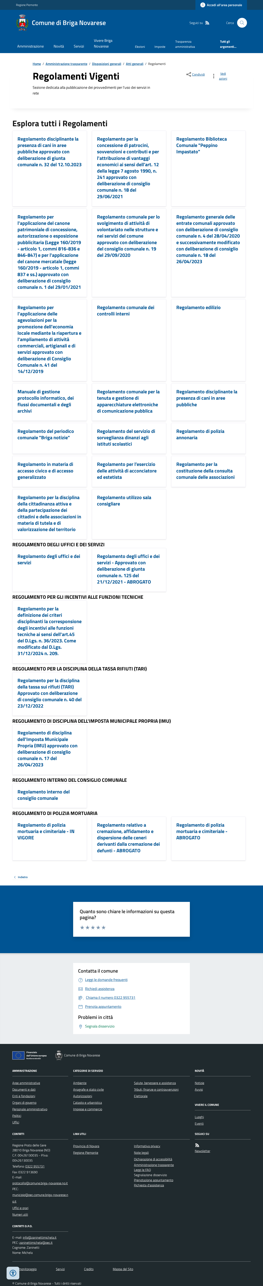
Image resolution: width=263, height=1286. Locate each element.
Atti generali (134, 63)
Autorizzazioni (82, 1096)
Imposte (160, 46)
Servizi (79, 46)
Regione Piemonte (27, 5)
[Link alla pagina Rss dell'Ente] (197, 1145)
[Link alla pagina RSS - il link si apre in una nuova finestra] (207, 22)
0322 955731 (35, 1166)
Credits (88, 1269)
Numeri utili (20, 1214)
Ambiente (80, 1082)
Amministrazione (30, 46)
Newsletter (202, 1150)
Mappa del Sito (123, 1269)
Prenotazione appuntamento (153, 1180)
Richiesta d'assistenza (149, 1185)
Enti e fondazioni (23, 1096)
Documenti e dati (24, 1089)
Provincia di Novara (86, 1146)
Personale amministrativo (29, 1109)
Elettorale (141, 1096)
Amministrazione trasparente (66, 63)
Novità (59, 46)
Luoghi (199, 1116)
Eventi (199, 1123)
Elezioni (140, 46)
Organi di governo (24, 1102)
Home (37, 63)
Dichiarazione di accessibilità (153, 1159)
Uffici (15, 1122)
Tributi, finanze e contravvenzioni (156, 1089)
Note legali (141, 1152)
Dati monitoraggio (24, 1269)
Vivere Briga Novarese (103, 43)
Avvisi (199, 1089)
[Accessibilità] (13, 1273)
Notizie (199, 1082)
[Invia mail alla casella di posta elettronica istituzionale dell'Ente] (40, 1183)
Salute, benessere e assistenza (155, 1082)
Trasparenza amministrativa (185, 44)
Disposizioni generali (106, 63)
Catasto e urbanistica (87, 1102)
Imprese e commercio (87, 1109)
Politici (16, 1115)
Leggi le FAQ (142, 1169)
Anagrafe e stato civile (88, 1089)
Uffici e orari (20, 1207)
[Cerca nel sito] (240, 23)
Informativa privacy (147, 1146)
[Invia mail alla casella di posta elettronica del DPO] (40, 1237)
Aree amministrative (26, 1082)
